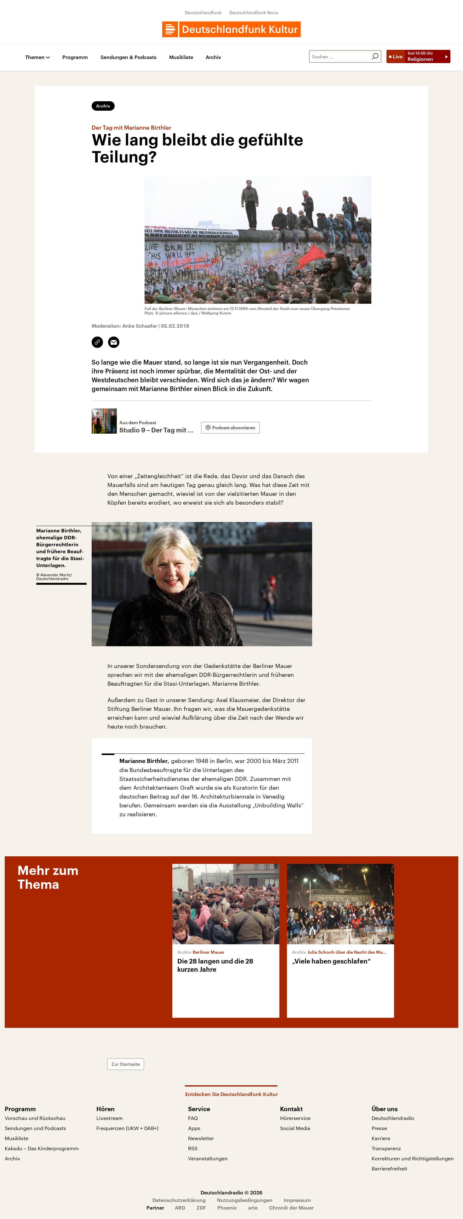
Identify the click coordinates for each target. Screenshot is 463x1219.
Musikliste (181, 57)
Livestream (109, 1118)
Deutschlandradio (393, 1118)
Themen (35, 57)
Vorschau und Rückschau (35, 1118)
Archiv (213, 57)
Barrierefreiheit (389, 1168)
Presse (379, 1128)
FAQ (193, 1118)
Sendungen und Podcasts (35, 1128)
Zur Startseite (125, 1064)
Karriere (381, 1138)
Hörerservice (295, 1118)
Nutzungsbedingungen (244, 1200)
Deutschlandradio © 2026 (231, 1192)
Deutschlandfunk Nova (253, 12)
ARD (180, 1207)
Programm (75, 57)
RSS (192, 1148)
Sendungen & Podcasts (128, 57)
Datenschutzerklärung (179, 1200)
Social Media (295, 1128)
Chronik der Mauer (291, 1207)
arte (253, 1207)
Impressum (297, 1200)
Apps (194, 1128)
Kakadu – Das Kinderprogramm (42, 1148)
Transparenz (386, 1148)
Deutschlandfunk (203, 12)
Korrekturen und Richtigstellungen (413, 1158)
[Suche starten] (375, 56)
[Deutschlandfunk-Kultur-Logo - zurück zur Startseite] (231, 29)
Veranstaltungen (208, 1158)
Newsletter (201, 1138)
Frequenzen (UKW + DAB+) (127, 1128)
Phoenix (227, 1207)
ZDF (201, 1207)
